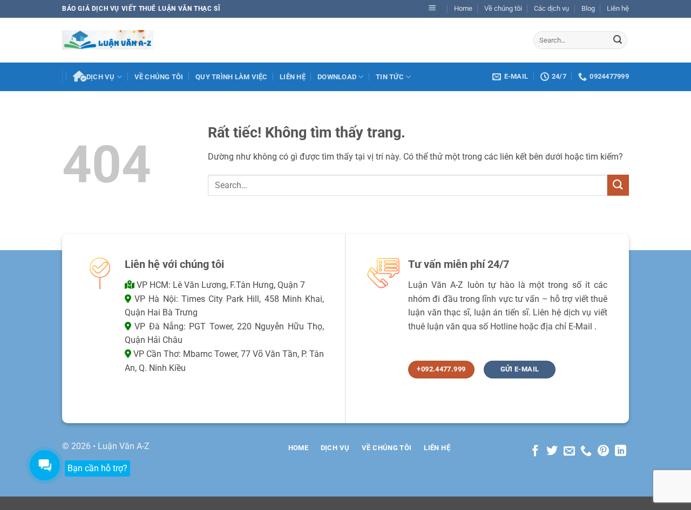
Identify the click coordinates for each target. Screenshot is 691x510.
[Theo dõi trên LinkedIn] (620, 451)
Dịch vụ (100, 77)
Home (463, 8)
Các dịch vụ (551, 8)
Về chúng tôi (503, 8)
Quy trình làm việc (231, 77)
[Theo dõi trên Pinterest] (603, 451)
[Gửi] (617, 40)
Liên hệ (618, 8)
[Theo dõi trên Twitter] (552, 451)
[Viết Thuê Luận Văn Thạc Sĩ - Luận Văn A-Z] (107, 39)
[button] (432, 9)
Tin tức (390, 77)
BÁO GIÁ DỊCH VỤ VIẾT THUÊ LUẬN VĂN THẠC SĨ (141, 8)
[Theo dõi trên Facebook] (534, 451)
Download (336, 77)
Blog (588, 8)
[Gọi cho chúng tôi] (586, 451)
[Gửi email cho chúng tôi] (569, 451)
